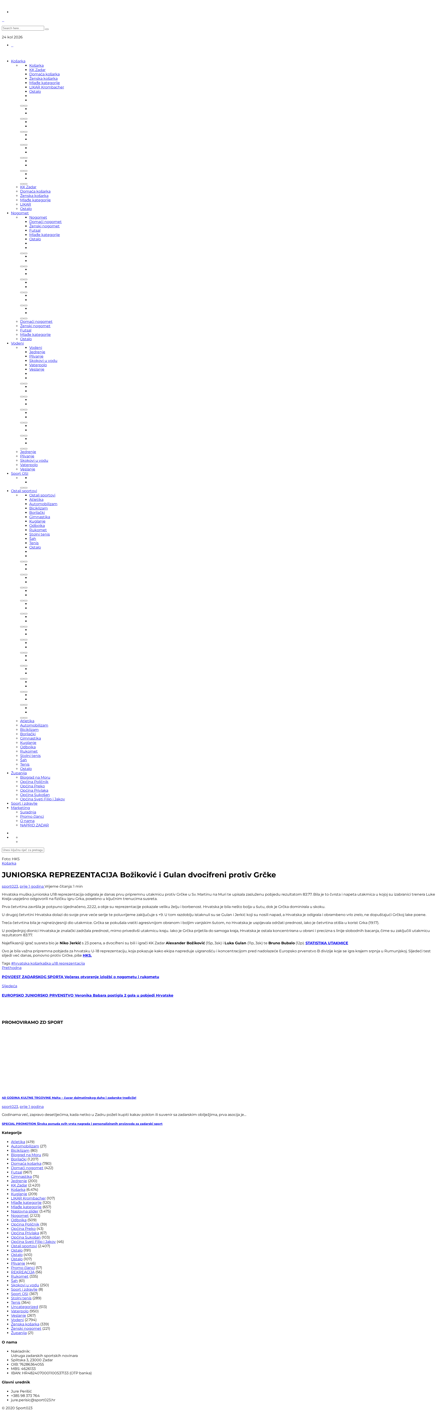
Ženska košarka (43, 78)
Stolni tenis (39, 534)
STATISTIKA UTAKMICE (326, 943)
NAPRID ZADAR (34, 825)
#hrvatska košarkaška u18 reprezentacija (48, 963)
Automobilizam (43, 504)
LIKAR (25, 204)
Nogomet (20, 213)
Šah (32, 538)
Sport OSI (19, 473)
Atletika (36, 499)
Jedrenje (37, 352)
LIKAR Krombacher (46, 87)
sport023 (10, 886)
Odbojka (37, 525)
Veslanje (36, 369)
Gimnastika (39, 517)
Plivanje (36, 356)
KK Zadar (37, 70)
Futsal (34, 230)
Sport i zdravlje (24, 803)
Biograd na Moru (35, 777)
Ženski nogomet (44, 226)
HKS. (87, 955)
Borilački (37, 512)
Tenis (34, 543)
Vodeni (17, 343)
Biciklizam (38, 508)
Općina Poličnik (34, 782)
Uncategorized (24, 1307)
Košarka (18, 61)
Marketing (20, 808)
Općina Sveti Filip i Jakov (42, 799)
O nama (27, 821)
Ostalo (35, 91)
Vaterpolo (38, 365)
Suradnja (28, 812)
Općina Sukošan (35, 795)
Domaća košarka (44, 74)
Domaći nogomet (45, 222)
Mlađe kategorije (44, 83)
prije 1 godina (32, 886)
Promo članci (32, 816)
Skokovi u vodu (43, 360)
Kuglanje (37, 521)
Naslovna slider (24, 1211)
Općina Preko (32, 786)
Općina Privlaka (34, 790)
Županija (19, 773)
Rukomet (38, 530)
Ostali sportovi (24, 491)
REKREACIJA (23, 1272)
